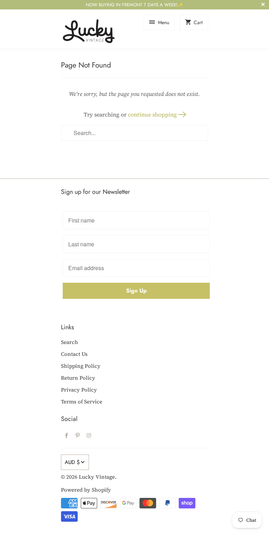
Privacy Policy (79, 389)
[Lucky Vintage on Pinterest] (77, 435)
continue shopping (153, 114)
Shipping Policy (81, 365)
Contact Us (74, 354)
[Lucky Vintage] (89, 29)
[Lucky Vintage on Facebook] (66, 435)
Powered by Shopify (86, 489)
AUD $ (72, 462)
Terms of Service (81, 401)
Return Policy (78, 377)
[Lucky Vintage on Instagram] (89, 435)
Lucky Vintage (97, 476)
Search (69, 342)
